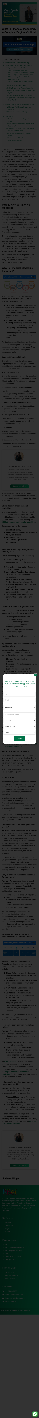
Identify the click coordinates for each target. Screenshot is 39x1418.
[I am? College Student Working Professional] (19, 733)
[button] (35, 675)
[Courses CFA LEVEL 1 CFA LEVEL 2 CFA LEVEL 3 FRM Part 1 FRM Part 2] (19, 721)
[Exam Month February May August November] (19, 727)
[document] (19, 709)
